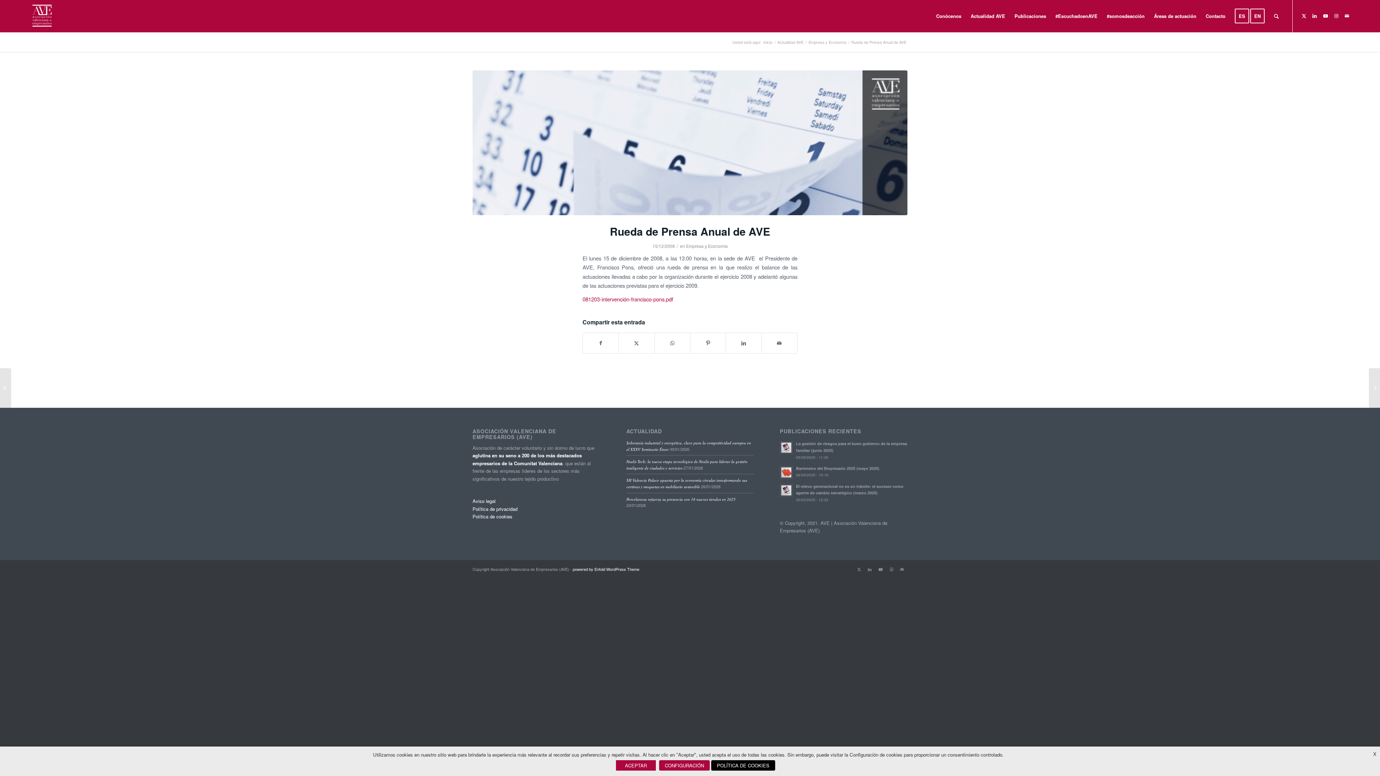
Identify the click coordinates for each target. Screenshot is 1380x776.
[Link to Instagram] (1336, 15)
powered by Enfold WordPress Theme (606, 569)
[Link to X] (1303, 15)
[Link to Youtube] (1325, 15)
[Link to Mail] (1347, 15)
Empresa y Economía (707, 246)
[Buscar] (1276, 16)
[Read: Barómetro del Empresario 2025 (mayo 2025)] (786, 472)
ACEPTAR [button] (636, 765)
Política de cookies (492, 516)
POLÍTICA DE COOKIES (743, 765)
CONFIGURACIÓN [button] (684, 765)
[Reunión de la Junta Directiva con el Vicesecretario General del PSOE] (1374, 388)
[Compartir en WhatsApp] (672, 343)
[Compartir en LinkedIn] (743, 343)
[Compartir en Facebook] (600, 343)
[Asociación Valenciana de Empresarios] (41, 16)
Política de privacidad (495, 508)
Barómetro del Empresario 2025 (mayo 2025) (837, 468)
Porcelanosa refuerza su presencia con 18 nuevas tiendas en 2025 (681, 499)
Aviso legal (484, 501)
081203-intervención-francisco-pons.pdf (628, 299)
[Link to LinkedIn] (1314, 15)
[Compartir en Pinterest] (708, 343)
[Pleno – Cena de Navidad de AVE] (5, 388)
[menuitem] (949, 16)
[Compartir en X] (636, 343)
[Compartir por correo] (779, 343)
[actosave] (690, 142)
